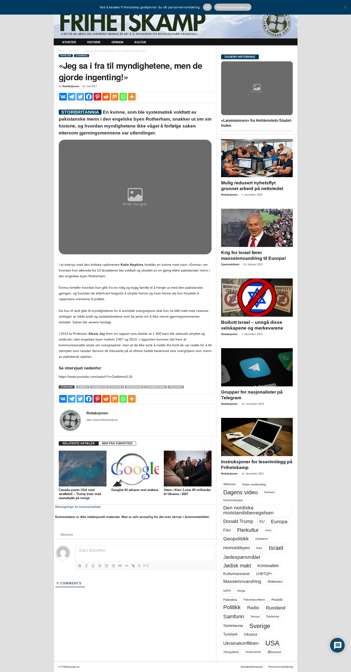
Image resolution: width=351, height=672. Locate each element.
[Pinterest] (97, 97)
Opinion (117, 42)
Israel (276, 547)
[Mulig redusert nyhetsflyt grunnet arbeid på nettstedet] (257, 158)
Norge (241, 590)
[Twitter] (80, 97)
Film (227, 530)
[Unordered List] (113, 566)
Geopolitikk (236, 538)
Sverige (259, 625)
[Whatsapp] (123, 97)
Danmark (269, 492)
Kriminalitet (268, 565)
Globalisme (261, 538)
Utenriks (81, 55)
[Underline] (93, 566)
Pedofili (116, 387)
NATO (227, 590)
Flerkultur (99, 387)
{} (139, 565)
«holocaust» (253, 652)
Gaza (268, 530)
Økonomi (274, 652)
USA (272, 643)
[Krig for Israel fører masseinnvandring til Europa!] (257, 228)
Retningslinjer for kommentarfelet (78, 507)
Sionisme (272, 616)
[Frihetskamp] (176, 22)
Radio (253, 607)
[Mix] (114, 97)
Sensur (255, 616)
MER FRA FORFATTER (117, 443)
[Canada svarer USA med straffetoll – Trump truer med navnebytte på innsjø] (82, 468)
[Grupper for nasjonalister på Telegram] (257, 367)
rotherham (134, 387)
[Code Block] (126, 566)
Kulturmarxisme (236, 574)
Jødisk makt (237, 566)
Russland (275, 607)
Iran (259, 548)
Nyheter (69, 42)
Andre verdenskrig (254, 484)
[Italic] (86, 566)
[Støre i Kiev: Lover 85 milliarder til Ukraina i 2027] (188, 468)
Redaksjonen (71, 86)
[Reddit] (106, 97)
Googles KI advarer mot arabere (134, 490)
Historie (94, 42)
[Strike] (99, 566)
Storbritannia (155, 387)
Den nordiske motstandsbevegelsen (248, 510)
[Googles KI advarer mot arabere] (135, 468)
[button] (290, 42)
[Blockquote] (120, 566)
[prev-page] (203, 443)
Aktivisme (229, 484)
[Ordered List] (106, 566)
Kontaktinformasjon (252, 666)
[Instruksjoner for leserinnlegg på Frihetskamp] (257, 437)
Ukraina (250, 634)
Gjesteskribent (230, 264)
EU (262, 521)
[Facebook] (89, 97)
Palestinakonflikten (254, 599)
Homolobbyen (236, 547)
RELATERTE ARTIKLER (79, 443)
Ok (207, 7)
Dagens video (240, 492)
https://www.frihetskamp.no (102, 419)
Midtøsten (275, 581)
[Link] (133, 566)
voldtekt (175, 387)
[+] (146, 565)
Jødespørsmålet (241, 557)
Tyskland (230, 634)
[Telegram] (71, 97)
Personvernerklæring (280, 666)
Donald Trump (238, 521)
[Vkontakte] (63, 97)
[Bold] (79, 566)
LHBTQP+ (264, 574)
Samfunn (233, 616)
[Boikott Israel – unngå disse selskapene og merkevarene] (257, 297)
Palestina (230, 600)
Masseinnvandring (242, 581)
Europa (83, 387)
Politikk (232, 607)
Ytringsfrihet (231, 652)
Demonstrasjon (233, 500)
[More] (132, 97)
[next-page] (209, 443)
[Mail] (89, 426)
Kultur (140, 42)
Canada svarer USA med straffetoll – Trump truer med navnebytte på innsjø (80, 494)
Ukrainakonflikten (241, 643)
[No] (345, 7)
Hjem (61, 50)
